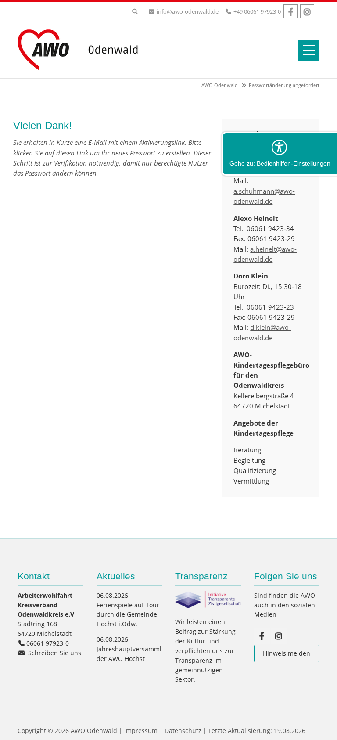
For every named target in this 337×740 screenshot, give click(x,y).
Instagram (307, 11)
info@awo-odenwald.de (188, 11)
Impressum (141, 730)
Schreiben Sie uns (54, 653)
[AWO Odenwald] (81, 71)
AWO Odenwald (219, 85)
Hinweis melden (286, 653)
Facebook (290, 11)
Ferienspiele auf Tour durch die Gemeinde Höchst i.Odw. (128, 614)
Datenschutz (183, 730)
